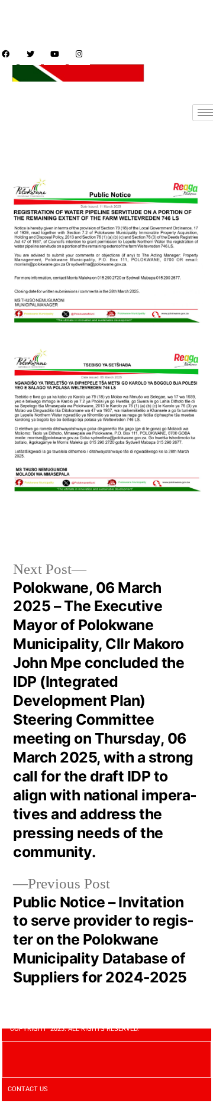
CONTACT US (28, 1089)
